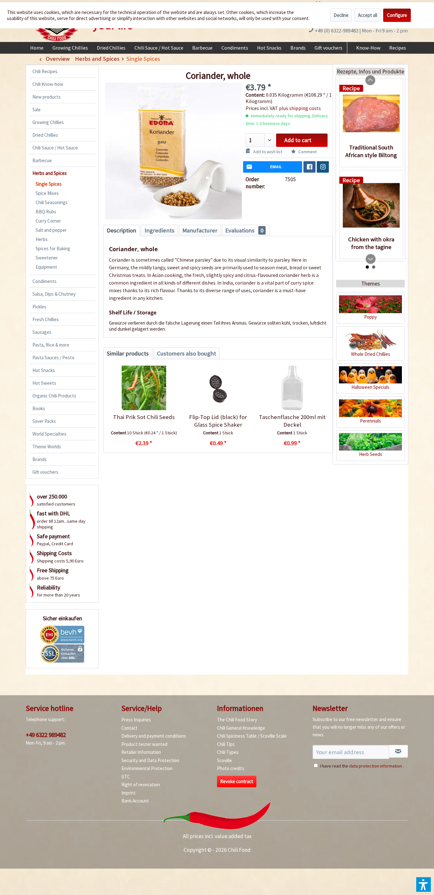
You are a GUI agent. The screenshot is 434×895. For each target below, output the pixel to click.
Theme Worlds (46, 447)
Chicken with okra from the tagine (371, 243)
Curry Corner (48, 221)
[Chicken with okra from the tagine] (371, 205)
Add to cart (297, 140)
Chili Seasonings (52, 202)
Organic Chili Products (54, 396)
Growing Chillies (48, 122)
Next (371, 259)
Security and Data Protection (150, 760)
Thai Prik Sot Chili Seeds (144, 417)
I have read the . (362, 766)
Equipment (46, 267)
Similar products (128, 353)
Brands (39, 459)
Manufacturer (199, 230)
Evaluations (244, 230)
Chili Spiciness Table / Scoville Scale (252, 736)
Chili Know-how (47, 84)
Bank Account (135, 801)
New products (46, 97)
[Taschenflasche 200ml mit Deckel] (292, 388)
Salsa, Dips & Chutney (54, 294)
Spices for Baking (53, 248)
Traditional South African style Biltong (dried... (371, 151)
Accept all (367, 15)
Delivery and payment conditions (153, 736)
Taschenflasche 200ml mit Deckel (292, 420)
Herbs (42, 239)
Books (38, 408)
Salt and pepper (51, 230)
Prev (370, 80)
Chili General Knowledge (241, 728)
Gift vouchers (45, 472)
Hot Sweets (44, 383)
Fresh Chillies (45, 319)
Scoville (224, 760)
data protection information (375, 766)
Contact (129, 728)
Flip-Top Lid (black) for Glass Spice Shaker (218, 420)
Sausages (41, 332)
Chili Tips (226, 744)
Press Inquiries (136, 720)
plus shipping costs (300, 108)
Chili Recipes (45, 71)
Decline (341, 15)
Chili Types (228, 752)
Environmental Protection (147, 768)
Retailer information (141, 752)
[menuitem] (37, 47)
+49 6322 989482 (46, 735)
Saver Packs (44, 421)
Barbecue (42, 160)
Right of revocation (140, 784)
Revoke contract (236, 781)
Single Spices (49, 184)
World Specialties (49, 434)
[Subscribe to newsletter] (398, 751)
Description (121, 230)
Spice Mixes (47, 193)
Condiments (44, 281)
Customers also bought (186, 353)
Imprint (128, 793)
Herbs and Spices (49, 173)
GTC (125, 777)
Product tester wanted (144, 744)
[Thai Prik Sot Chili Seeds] (144, 388)
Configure (397, 15)
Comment (307, 152)
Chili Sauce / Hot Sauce (55, 148)
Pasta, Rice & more (50, 345)
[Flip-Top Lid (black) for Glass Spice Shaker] (218, 388)
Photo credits (230, 768)
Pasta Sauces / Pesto (53, 358)
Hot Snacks (43, 370)
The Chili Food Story (237, 720)
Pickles (39, 307)
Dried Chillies (45, 135)
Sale (36, 110)
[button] (423, 884)
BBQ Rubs (46, 212)
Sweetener (47, 258)
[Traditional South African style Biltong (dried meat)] (371, 113)
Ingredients (159, 230)
